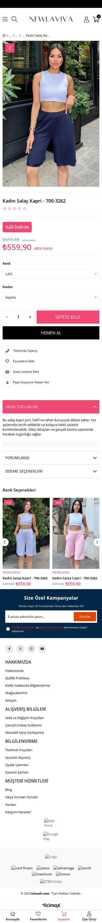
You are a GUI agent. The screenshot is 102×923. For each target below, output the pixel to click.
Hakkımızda (14, 670)
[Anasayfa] (7, 35)
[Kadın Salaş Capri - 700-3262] (75, 533)
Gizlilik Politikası (17, 678)
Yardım (10, 804)
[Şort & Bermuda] (20, 35)
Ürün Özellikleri (21, 406)
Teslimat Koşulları (18, 750)
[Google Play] (51, 836)
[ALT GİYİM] (14, 35)
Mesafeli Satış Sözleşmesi (24, 732)
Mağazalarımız (16, 692)
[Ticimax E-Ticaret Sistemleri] (51, 906)
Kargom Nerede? (18, 812)
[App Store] (51, 823)
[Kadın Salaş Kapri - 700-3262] (26, 533)
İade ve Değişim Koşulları (24, 717)
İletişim (10, 700)
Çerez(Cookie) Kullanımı (23, 725)
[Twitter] (20, 649)
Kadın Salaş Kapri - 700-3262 (25, 578)
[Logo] (51, 856)
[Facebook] (9, 649)
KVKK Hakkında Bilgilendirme (27, 685)
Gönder (85, 616)
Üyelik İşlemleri (17, 765)
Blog (8, 789)
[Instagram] (31, 649)
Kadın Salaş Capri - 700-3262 (74, 578)
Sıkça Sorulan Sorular (21, 797)
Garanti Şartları (17, 772)
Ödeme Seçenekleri (24, 471)
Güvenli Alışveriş (17, 757)
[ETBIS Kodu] (51, 881)
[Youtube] (42, 649)
